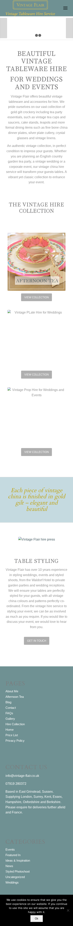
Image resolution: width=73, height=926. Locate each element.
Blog (8, 702)
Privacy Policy (15, 740)
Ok (36, 918)
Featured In (12, 855)
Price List (11, 735)
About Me (11, 691)
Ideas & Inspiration (17, 860)
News (9, 866)
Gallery (10, 718)
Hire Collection (15, 724)
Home (9, 729)
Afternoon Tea (14, 696)
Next (69, 28)
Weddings (12, 882)
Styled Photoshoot (17, 871)
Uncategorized (15, 877)
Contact (10, 707)
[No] (68, 910)
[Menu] (65, 8)
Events (10, 849)
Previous (3, 28)
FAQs (9, 713)
